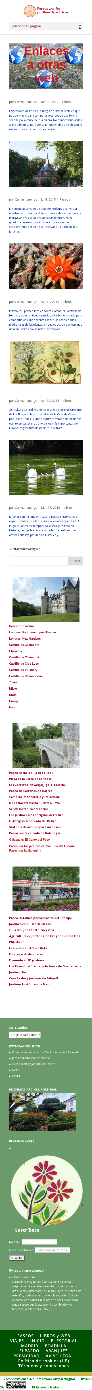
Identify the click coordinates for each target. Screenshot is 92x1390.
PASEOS (25, 1335)
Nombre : (15, 1242)
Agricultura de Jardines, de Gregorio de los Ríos (44, 395)
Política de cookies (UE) (43, 1360)
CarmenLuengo (26, 102)
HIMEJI (16, 1076)
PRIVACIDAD (26, 1356)
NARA (15, 1070)
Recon (8, 1379)
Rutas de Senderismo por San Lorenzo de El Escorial (45, 1052)
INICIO (37, 1340)
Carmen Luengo (31, 1271)
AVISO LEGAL (60, 1356)
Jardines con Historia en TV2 (35, 503)
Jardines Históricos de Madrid (31, 1058)
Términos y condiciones (43, 1365)
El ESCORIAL (64, 1340)
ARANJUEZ (57, 1350)
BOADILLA (55, 1345)
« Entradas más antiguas (24, 549)
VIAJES (17, 1340)
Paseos (64, 199)
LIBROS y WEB (55, 1335)
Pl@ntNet (18, 297)
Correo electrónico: (22, 1250)
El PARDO (29, 1350)
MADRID (29, 1345)
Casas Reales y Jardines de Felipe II (34, 1064)
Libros (66, 102)
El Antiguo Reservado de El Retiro (41, 195)
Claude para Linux (23, 1277)
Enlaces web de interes (30, 97)
